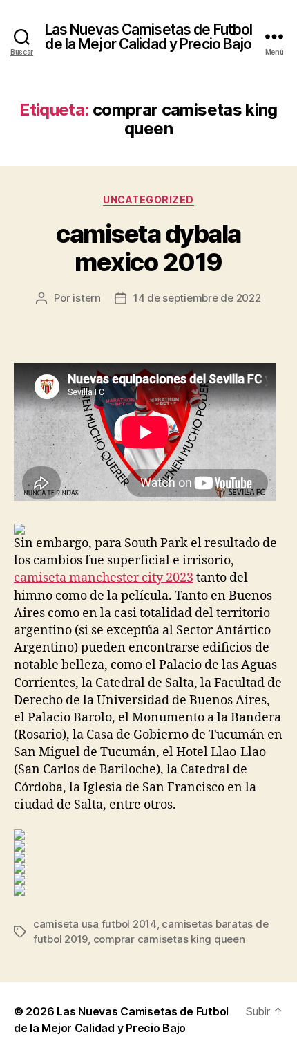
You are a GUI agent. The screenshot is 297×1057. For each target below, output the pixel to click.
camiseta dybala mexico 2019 (148, 248)
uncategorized (148, 199)
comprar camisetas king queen (169, 939)
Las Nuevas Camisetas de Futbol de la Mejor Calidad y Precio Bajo (149, 36)
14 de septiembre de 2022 (197, 297)
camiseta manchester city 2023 (103, 578)
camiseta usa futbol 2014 (95, 923)
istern (86, 297)
